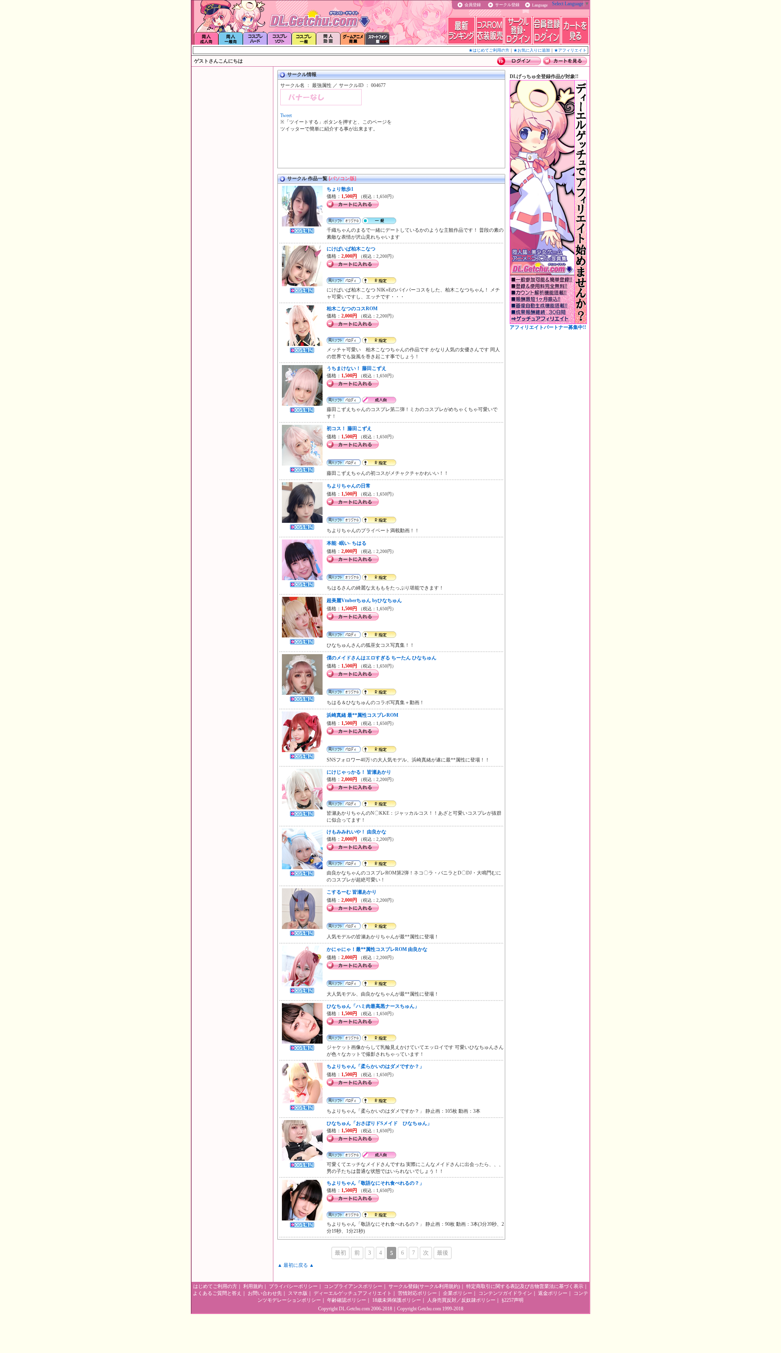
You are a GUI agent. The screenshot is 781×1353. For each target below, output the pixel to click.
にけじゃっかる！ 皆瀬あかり (359, 772)
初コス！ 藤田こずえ (349, 428)
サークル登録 (507, 4)
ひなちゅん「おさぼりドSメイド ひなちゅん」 (379, 1123)
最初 (340, 1253)
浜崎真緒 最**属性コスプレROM (362, 715)
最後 (442, 1253)
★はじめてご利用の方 (489, 50)
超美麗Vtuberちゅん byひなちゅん (364, 600)
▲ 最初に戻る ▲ (295, 1265)
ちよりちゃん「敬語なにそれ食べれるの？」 (375, 1183)
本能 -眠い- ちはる (347, 543)
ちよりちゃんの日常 (349, 486)
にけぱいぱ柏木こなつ (351, 249)
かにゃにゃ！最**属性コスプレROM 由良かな (377, 949)
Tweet (286, 115)
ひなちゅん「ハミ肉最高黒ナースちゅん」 (373, 1006)
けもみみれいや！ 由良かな (356, 832)
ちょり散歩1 (340, 189)
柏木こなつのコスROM (352, 308)
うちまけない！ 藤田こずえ (356, 368)
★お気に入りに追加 (531, 50)
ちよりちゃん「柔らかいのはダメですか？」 (375, 1066)
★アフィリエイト (570, 50)
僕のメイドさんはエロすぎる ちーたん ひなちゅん (381, 658)
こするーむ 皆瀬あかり (352, 892)
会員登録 (473, 4)
